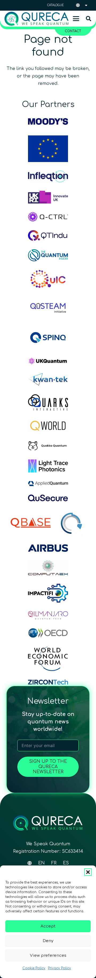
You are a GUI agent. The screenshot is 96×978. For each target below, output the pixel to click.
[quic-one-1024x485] (48, 279)
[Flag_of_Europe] (48, 148)
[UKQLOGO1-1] (48, 361)
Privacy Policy (59, 968)
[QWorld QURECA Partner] (48, 425)
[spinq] (48, 337)
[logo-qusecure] (48, 498)
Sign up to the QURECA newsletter (48, 766)
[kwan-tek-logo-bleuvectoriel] (48, 379)
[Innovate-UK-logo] (48, 197)
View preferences (48, 955)
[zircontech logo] (48, 682)
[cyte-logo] (72, 523)
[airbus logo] (48, 548)
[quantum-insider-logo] (48, 255)
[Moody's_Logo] (48, 121)
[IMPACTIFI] (48, 593)
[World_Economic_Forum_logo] (48, 659)
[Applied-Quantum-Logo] (48, 483)
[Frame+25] (48, 466)
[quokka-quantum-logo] (48, 446)
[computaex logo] (48, 567)
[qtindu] (48, 235)
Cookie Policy (33, 968)
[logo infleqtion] (48, 176)
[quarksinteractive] (48, 402)
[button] (88, 872)
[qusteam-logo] (48, 307)
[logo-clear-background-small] (36, 18)
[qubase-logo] (31, 523)
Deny (48, 941)
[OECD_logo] (48, 633)
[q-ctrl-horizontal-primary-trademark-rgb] (48, 217)
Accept (48, 926)
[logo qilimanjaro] (48, 615)
